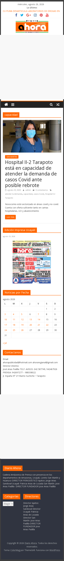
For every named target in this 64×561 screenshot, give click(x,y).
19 (22, 324)
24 (5, 330)
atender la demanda (13, 194)
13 (30, 319)
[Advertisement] (32, 67)
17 (5, 324)
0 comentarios (41, 190)
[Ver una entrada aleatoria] (58, 104)
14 (39, 319)
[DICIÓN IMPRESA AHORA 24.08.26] (32, 283)
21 (39, 324)
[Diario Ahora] (6, 104)
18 (14, 324)
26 (22, 330)
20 (30, 324)
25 (14, 330)
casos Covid (39, 194)
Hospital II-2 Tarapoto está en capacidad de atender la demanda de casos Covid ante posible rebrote (31, 173)
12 (22, 319)
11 (14, 319)
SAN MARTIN (12, 157)
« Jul (5, 343)
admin (28, 190)
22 (47, 324)
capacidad (28, 194)
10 (5, 319)
